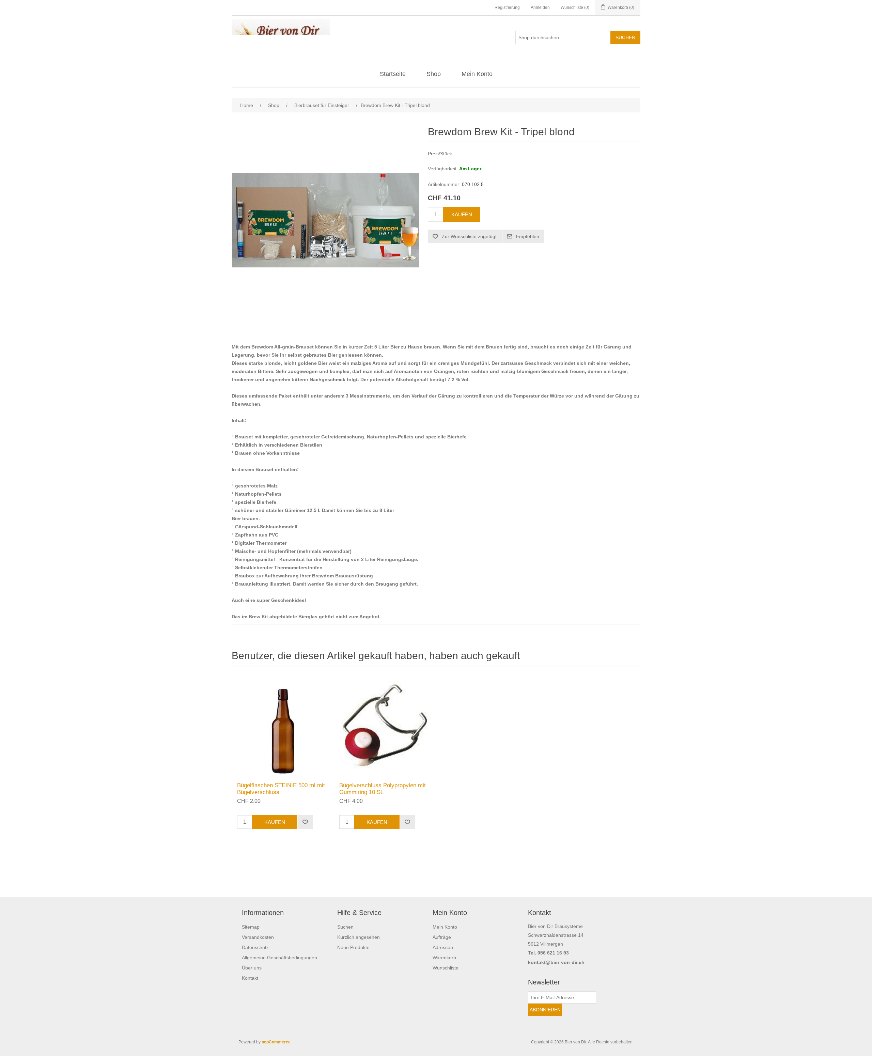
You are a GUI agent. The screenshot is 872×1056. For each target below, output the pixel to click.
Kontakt (250, 978)
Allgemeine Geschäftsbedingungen (279, 957)
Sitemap (251, 927)
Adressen (443, 947)
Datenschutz (255, 947)
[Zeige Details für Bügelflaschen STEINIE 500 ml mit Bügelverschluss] (283, 726)
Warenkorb (444, 957)
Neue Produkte (353, 947)
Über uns (252, 967)
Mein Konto (477, 74)
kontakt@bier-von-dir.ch (556, 962)
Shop (433, 74)
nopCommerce (276, 1042)
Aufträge (442, 937)
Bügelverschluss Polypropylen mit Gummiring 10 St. (382, 788)
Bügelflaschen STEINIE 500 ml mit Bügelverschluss (281, 788)
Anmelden (540, 7)
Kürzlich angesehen (358, 937)
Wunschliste (445, 967)
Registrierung (507, 7)
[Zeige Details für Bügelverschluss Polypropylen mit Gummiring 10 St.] (385, 726)
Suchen (345, 927)
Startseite (393, 74)
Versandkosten (258, 937)
